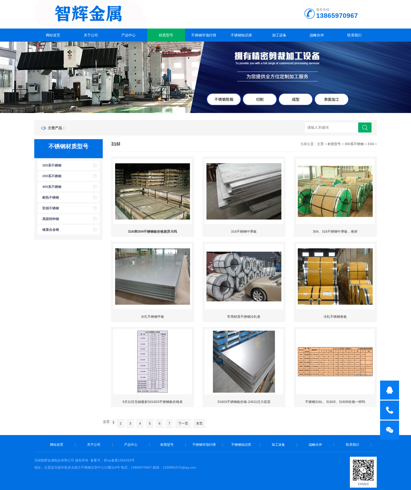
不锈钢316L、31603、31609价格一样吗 (335, 402)
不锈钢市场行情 (203, 35)
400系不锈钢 (51, 187)
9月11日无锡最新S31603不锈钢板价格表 (152, 402)
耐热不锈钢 (50, 197)
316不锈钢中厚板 (244, 231)
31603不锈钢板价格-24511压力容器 (243, 402)
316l (370, 144)
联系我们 (354, 35)
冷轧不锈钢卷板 (335, 316)
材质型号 (166, 35)
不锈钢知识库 (241, 35)
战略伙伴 (317, 35)
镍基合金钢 (50, 229)
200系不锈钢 (51, 176)
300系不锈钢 (51, 165)
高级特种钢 (50, 219)
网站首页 (53, 35)
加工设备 (279, 35)
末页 (199, 423)
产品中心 (128, 35)
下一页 (183, 423)
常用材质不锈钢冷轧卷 (243, 316)
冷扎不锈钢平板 (152, 316)
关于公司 (91, 35)
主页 (320, 144)
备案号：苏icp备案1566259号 (112, 460)
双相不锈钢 (50, 208)
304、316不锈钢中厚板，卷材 (335, 231)
